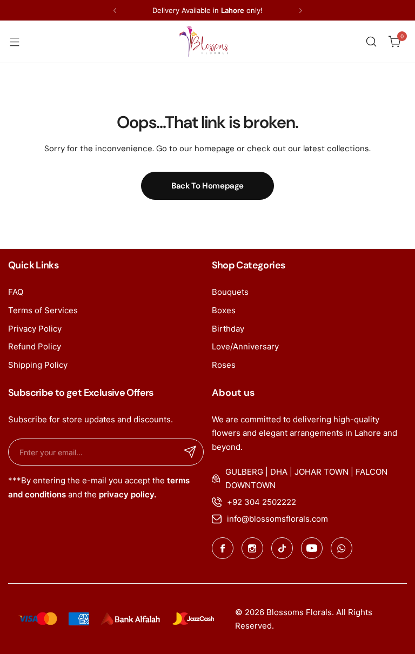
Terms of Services (43, 310)
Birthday (228, 328)
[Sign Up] (190, 452)
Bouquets (230, 292)
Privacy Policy (35, 328)
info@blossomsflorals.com (277, 519)
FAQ (15, 292)
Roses (224, 365)
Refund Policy (34, 346)
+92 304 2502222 (261, 502)
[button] (114, 10)
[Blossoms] (203, 41)
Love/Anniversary (245, 346)
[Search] (371, 41)
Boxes (224, 310)
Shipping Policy (38, 365)
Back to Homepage (207, 185)
